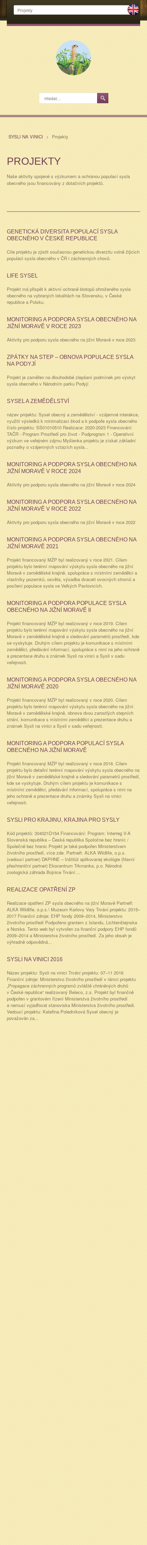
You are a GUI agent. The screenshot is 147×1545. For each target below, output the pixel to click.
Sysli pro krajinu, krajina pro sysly (63, 820)
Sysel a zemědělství (38, 401)
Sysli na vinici (26, 136)
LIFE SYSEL (22, 276)
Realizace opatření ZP (41, 889)
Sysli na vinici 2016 (35, 959)
